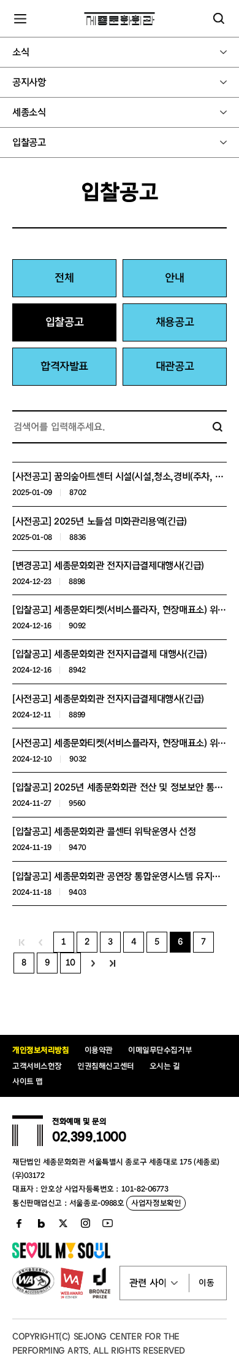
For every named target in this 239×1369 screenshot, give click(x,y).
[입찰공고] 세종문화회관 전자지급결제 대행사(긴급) (109, 654)
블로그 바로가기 (41, 1223)
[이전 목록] (40, 942)
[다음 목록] (93, 963)
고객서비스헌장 (37, 1066)
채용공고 (175, 322)
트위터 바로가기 (63, 1223)
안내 (174, 277)
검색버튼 (219, 18)
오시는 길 (165, 1066)
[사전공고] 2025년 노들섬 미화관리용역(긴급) (99, 521)
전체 (64, 277)
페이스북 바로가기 (19, 1223)
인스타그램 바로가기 (85, 1223)
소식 (20, 52)
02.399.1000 (89, 1137)
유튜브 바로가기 (107, 1223)
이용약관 (99, 1050)
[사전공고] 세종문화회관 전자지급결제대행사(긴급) (108, 698)
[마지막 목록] (112, 963)
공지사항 (28, 82)
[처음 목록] (21, 942)
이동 (206, 1283)
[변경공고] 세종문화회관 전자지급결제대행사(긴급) (108, 565)
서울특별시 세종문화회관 (120, 18)
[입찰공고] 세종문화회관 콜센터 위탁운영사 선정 (103, 831)
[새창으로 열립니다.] (61, 1256)
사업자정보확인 (156, 1202)
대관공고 (175, 366)
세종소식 (28, 112)
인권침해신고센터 (105, 1066)
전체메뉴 (20, 18)
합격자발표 (64, 366)
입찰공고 (28, 142)
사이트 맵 (27, 1081)
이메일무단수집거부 (160, 1050)
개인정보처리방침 (40, 1050)
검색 (217, 426)
